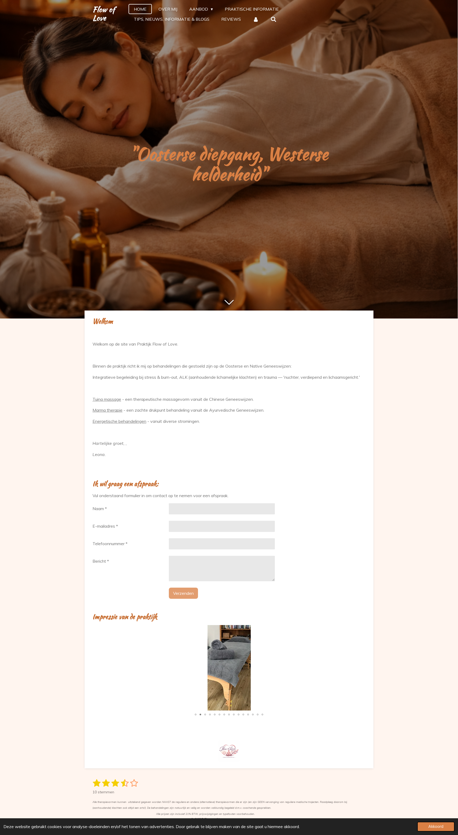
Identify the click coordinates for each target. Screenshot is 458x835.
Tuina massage (107, 399)
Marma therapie (107, 410)
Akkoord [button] (435, 826)
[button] (288, 630)
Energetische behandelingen (119, 421)
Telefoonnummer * (110, 543)
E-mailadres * (105, 526)
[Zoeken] (273, 19)
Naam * (100, 508)
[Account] (256, 19)
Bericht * (101, 561)
